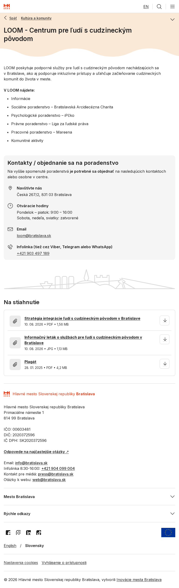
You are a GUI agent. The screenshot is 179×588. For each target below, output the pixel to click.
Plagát (30, 361)
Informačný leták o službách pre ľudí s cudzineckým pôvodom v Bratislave (83, 340)
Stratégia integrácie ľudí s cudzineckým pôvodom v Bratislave (82, 318)
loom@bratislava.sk (34, 235)
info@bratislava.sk (31, 463)
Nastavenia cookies (21, 562)
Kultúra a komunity (36, 18)
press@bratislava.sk (55, 474)
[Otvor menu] (172, 6)
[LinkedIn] (28, 532)
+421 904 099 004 (58, 468)
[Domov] (7, 6)
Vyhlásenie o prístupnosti (64, 562)
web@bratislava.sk (49, 479)
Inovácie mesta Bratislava (139, 579)
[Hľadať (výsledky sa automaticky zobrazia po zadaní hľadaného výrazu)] (159, 6)
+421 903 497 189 (33, 253)
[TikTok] (38, 532)
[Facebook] (8, 532)
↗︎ (36, 451)
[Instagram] (18, 532)
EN (146, 6)
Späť (13, 18)
